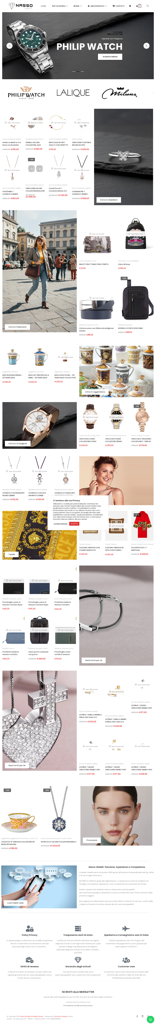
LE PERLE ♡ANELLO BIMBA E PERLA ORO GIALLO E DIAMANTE (90, 716)
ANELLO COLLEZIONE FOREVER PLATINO (57, 842)
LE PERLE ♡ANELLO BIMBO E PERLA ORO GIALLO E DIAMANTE (116, 720)
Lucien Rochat (84, 435)
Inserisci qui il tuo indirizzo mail (78, 1002)
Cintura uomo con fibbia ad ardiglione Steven (96, 329)
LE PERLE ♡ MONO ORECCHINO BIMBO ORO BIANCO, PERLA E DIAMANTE (89, 768)
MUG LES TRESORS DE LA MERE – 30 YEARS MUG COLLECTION (38, 376)
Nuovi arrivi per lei (17, 765)
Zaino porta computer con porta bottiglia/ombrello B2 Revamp (38, 653)
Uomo (41, 139)
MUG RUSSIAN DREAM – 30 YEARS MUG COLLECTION (12, 376)
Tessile (12, 554)
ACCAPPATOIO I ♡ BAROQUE (139, 548)
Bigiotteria (6, 490)
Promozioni (92, 840)
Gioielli (56, 838)
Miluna (80, 139)
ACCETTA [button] (74, 524)
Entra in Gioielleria (108, 199)
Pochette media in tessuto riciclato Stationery (62, 603)
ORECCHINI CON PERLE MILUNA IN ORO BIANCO (81, 144)
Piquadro (90, 325)
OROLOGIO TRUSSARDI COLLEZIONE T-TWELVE (141, 440)
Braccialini (122, 261)
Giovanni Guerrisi (61, 1016)
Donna (4, 139)
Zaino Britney (124, 264)
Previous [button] (9, 46)
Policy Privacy (29, 935)
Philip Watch (11, 838)
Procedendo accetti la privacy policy (78, 1005)
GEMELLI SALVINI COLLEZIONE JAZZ (33, 143)
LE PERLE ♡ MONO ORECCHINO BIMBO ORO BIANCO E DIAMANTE (141, 768)
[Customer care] (126, 960)
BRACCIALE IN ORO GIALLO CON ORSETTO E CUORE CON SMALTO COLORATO (58, 144)
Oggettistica (6, 372)
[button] (2, 92)
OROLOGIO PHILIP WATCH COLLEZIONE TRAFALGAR (17, 843)
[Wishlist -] (130, 6)
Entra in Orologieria (18, 443)
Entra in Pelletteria (17, 327)
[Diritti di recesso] (30, 960)
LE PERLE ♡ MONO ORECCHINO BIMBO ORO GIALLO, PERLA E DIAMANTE (115, 768)
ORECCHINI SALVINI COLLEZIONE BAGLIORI (35, 189)
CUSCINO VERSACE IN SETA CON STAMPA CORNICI (114, 549)
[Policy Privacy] (30, 929)
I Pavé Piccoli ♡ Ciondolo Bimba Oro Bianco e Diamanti (58, 190)
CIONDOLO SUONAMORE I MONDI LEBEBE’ (13, 494)
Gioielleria (11, 139)
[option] (78, 45)
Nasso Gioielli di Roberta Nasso (31, 1016)
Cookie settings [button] (60, 524)
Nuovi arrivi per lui (93, 660)
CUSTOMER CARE (15, 903)
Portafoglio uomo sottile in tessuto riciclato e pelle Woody (64, 653)
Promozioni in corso (24, 838)
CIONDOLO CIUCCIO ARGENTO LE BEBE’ (37, 494)
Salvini (35, 139)
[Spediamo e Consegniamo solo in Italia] (126, 929)
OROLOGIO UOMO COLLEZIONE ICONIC (87, 440)
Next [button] (146, 46)
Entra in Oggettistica (95, 391)
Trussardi (146, 435)
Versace (15, 372)
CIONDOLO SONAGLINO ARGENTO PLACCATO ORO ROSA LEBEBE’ (64, 494)
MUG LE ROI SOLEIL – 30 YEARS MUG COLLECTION (65, 376)
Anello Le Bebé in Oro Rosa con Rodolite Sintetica (11, 144)
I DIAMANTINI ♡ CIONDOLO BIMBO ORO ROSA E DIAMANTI (82, 193)
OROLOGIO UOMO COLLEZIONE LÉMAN (113, 440)
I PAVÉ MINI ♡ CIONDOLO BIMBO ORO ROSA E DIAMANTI (12, 193)
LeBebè (18, 139)
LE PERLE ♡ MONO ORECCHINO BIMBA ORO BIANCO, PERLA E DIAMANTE (141, 707)
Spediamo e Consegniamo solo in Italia (126, 935)
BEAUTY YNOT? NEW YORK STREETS (93, 264)
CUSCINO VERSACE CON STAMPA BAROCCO (89, 548)
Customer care (126, 966)
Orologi (92, 435)
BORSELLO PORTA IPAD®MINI (130, 328)
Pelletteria (88, 261)
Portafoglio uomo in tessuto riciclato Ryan (12, 603)
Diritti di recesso (30, 966)
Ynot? (94, 261)
